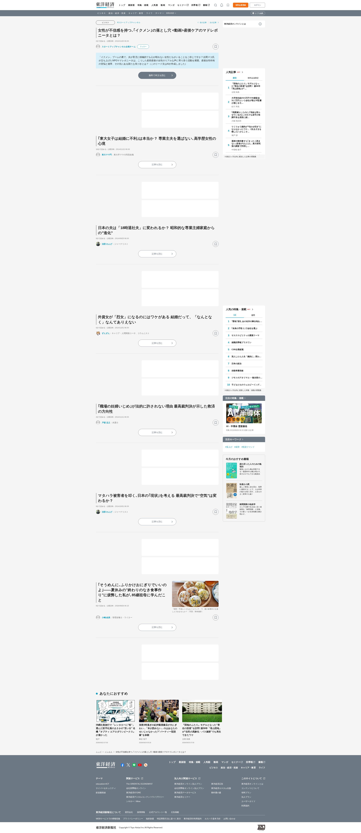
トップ (122, 5)
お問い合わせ (229, 819)
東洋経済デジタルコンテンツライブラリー (145, 797)
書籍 (205, 5)
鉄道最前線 (101, 792)
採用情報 (141, 812)
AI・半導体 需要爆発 (236, 426)
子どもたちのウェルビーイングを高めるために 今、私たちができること (247, 385)
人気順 (154, 5)
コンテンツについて (250, 788)
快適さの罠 (245, 484)
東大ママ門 (107, 155)
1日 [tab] (234, 315)
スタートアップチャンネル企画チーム (119, 46)
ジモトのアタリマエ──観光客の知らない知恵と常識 (247, 377)
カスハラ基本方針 (213, 819)
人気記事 (231, 72)
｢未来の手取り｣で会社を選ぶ (244, 328)
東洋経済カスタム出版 (221, 788)
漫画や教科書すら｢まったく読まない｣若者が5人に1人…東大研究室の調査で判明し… (246, 143)
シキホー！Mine (133, 801)
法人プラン (246, 797)
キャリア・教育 (135, 13)
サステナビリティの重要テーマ (245, 335)
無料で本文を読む (157, 75)
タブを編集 (259, 13)
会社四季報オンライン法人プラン (189, 788)
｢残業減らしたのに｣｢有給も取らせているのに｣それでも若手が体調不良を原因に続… (246, 114)
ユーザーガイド (248, 801)
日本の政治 (237, 363)
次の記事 (213, 23)
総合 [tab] (235, 78)
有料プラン (246, 792)
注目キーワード (233, 439)
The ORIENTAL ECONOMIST (139, 784)
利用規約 (245, 806)
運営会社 (129, 812)
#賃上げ (228, 447)
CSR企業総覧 (238, 349)
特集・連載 (143, 5)
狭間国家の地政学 (248, 504)
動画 (163, 5)
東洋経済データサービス (185, 792)
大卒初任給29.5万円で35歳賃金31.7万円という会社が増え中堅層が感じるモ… (246, 100)
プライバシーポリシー (133, 819)
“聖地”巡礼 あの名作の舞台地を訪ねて (247, 321)
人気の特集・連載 (236, 309)
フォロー (143, 47)
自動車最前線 (238, 370)
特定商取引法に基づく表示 (169, 819)
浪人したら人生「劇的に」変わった (247, 356)
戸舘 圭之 (106, 422)
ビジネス (101, 13)
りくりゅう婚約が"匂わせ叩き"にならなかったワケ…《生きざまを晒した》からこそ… (246, 129)
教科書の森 (216, 792)
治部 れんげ (107, 244)
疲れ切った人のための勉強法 (250, 465)
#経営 (236, 447)
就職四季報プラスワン (241, 342)
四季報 (194, 5)
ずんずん (106, 333)
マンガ (171, 5)
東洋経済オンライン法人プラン (188, 784)
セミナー (181, 5)
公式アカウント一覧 (158, 812)
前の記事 (203, 23)
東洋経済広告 (217, 784)
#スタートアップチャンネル (128, 22)
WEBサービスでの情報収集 (108, 819)
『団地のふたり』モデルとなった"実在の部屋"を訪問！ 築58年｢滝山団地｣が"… (246, 86)
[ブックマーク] (216, 47)
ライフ (149, 13)
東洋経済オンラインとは (235, 24)
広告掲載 (175, 812)
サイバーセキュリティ (106, 788)
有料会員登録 (240, 5)
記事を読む (157, 164)
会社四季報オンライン (136, 788)
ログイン (257, 5)
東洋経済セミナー (182, 797)
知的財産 (150, 819)
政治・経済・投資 (117, 13)
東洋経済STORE (133, 792)
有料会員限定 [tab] (253, 78)
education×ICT (102, 784)
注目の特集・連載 (234, 398)
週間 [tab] (253, 315)
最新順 (131, 5)
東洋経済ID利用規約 (193, 819)
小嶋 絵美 (106, 617)
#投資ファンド (248, 447)
